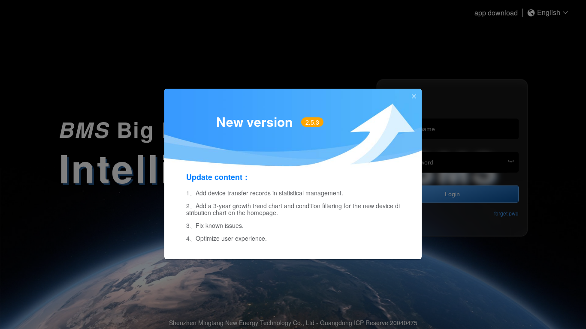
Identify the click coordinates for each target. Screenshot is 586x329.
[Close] (414, 97)
